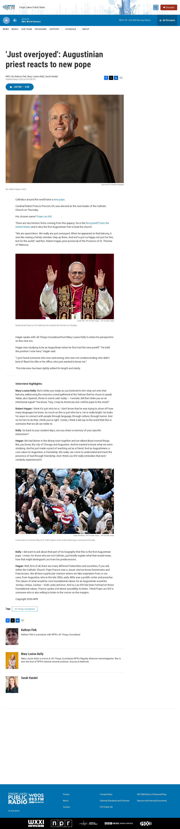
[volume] (14, 20)
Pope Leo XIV (44, 216)
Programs (41, 29)
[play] (6, 20)
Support (54, 29)
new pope (59, 199)
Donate (170, 7)
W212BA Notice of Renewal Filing (151, 794)
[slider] (19, 20)
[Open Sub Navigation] (61, 29)
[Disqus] (90, 746)
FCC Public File (106, 807)
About (85, 29)
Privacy (66, 794)
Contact (66, 807)
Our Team (26, 29)
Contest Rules (106, 794)
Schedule (70, 29)
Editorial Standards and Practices (114, 801)
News (6, 29)
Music (15, 29)
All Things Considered (25, 609)
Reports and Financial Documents (152, 801)
